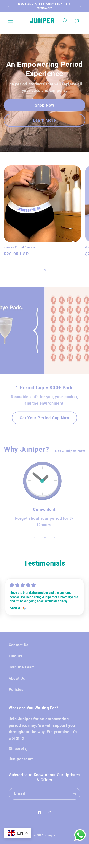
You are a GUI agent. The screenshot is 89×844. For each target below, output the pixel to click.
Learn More (44, 120)
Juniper (50, 835)
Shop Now (44, 105)
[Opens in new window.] (23, 608)
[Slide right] (55, 270)
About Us (17, 678)
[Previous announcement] (8, 6)
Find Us (15, 656)
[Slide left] (34, 270)
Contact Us (19, 645)
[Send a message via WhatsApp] (80, 835)
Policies (16, 689)
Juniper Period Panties (19, 247)
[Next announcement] (80, 6)
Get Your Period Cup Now (45, 418)
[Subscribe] (74, 794)
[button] (10, 20)
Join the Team (22, 667)
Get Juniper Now (70, 451)
